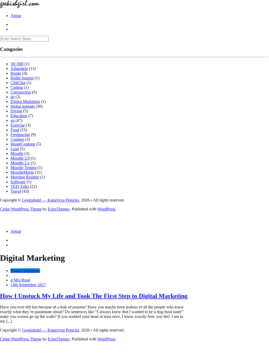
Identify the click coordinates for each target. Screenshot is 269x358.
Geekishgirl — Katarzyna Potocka (50, 200)
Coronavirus (21, 92)
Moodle (17, 153)
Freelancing (20, 134)
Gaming (17, 139)
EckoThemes (59, 209)
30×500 (17, 64)
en (12, 120)
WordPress (106, 209)
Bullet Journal (22, 78)
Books (16, 73)
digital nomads (23, 106)
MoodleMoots (22, 172)
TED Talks (20, 186)
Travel (16, 191)
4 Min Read (20, 280)
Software (18, 182)
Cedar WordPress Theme (21, 209)
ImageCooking (23, 144)
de (12, 97)
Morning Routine (25, 177)
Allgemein (19, 68)
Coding (17, 87)
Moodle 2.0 (20, 158)
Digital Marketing (25, 101)
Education (19, 115)
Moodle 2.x (20, 163)
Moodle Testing (24, 167)
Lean (15, 149)
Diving (16, 111)
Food (15, 130)
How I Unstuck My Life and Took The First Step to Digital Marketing (94, 295)
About (16, 15)
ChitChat (18, 82)
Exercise (18, 125)
